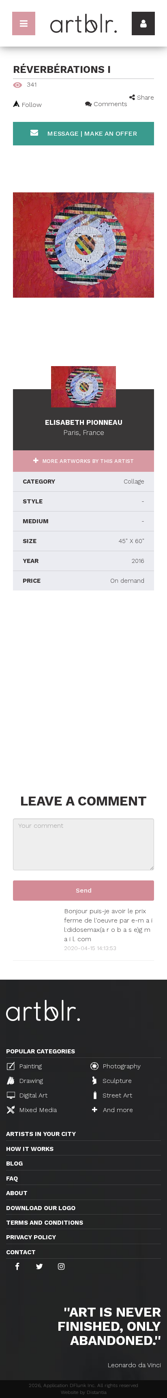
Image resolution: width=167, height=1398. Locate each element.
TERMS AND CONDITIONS (44, 1222)
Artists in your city (41, 1134)
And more (117, 1110)
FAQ (12, 1178)
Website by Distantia (84, 1392)
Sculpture (116, 1081)
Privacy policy (31, 1237)
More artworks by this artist (87, 461)
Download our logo (40, 1208)
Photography (121, 1066)
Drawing (30, 1081)
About (17, 1193)
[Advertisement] (83, 690)
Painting (29, 1066)
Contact (21, 1252)
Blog (14, 1163)
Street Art (116, 1095)
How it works (30, 1149)
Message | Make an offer (91, 133)
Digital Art (32, 1095)
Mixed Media (37, 1110)
